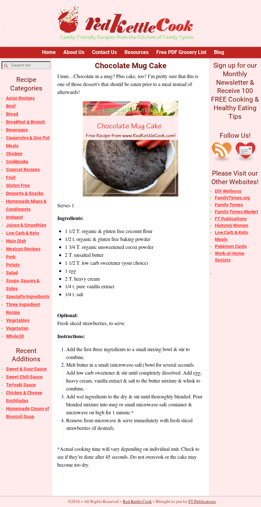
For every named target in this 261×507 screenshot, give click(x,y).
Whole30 (15, 336)
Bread (12, 114)
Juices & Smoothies (26, 225)
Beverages (17, 129)
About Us (73, 52)
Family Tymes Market (236, 211)
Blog (219, 52)
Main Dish (16, 240)
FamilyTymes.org (232, 197)
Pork (10, 256)
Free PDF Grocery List (181, 52)
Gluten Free (18, 185)
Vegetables (17, 320)
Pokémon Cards (231, 246)
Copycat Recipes (23, 169)
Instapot (14, 217)
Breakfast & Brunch (25, 121)
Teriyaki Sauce (21, 384)
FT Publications (231, 218)
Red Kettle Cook (137, 501)
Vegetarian (17, 328)
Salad (12, 272)
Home (49, 52)
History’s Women (231, 225)
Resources (136, 52)
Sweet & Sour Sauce (26, 368)
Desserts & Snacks (24, 193)
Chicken (14, 153)
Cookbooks (17, 161)
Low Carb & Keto (22, 233)
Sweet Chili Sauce (24, 376)
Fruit (11, 177)
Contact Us (104, 52)
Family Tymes (229, 204)
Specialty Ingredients (27, 296)
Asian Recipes (20, 98)
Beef (11, 106)
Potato (13, 264)
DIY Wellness (228, 191)
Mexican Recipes (23, 248)
